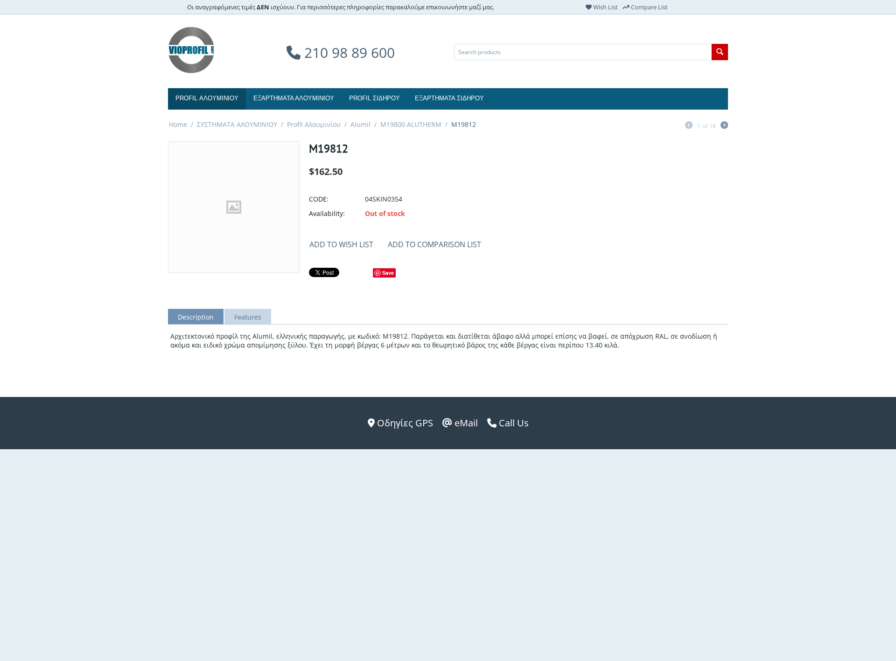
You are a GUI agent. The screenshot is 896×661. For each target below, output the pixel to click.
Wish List (605, 7)
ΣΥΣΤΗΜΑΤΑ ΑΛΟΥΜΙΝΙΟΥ (237, 124)
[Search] (720, 52)
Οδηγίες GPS (404, 423)
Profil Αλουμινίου (314, 124)
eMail (465, 423)
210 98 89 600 (348, 52)
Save (388, 272)
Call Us (513, 423)
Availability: (327, 213)
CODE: (319, 199)
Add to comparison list (434, 244)
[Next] (724, 126)
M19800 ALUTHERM (410, 124)
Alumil (360, 124)
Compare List (649, 7)
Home (178, 124)
